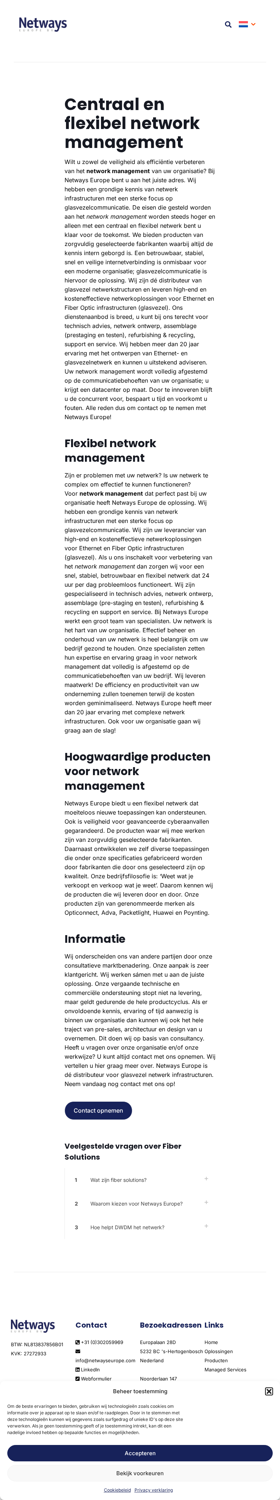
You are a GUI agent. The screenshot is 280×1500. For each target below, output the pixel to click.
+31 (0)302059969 (101, 1342)
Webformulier (95, 1379)
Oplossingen (219, 1351)
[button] (269, 1391)
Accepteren (140, 1453)
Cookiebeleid (117, 1490)
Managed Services (225, 1369)
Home (211, 1342)
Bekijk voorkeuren (140, 1473)
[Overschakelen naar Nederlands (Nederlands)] (248, 24)
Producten (216, 1360)
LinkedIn (89, 1369)
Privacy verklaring (154, 1490)
